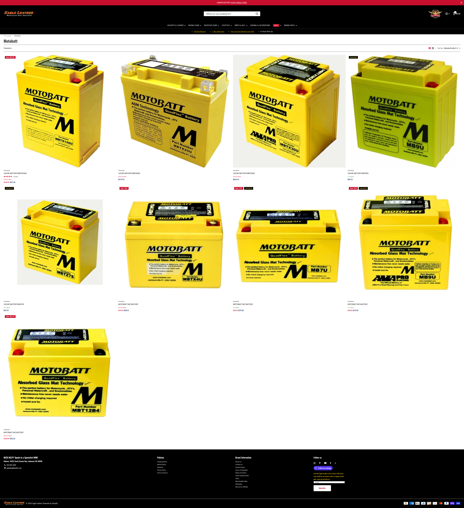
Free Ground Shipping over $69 (242, 31)
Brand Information (243, 457)
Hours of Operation (241, 470)
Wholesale (238, 484)
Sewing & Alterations (260, 25)
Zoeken (257, 13)
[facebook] (330, 463)
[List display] (433, 48)
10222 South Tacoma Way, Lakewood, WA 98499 (26, 461)
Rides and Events (240, 473)
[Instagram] (314, 463)
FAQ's (237, 478)
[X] (335, 463)
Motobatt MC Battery (128, 304)
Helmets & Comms (175, 25)
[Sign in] (447, 13)
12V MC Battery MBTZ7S (14, 304)
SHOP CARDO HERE (239, 3)
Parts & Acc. (240, 25)
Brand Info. (289, 25)
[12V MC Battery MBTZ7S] (60, 242)
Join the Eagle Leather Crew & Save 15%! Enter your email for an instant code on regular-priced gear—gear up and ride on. (329, 476)
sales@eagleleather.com (14, 468)
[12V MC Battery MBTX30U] (289, 111)
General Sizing (239, 467)
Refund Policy (161, 464)
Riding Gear (193, 25)
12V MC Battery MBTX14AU (15, 173)
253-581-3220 (11, 465)
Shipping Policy (162, 462)
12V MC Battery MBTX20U (129, 173)
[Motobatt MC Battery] (174, 242)
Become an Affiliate (241, 487)
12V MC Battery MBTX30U (244, 173)
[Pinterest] (320, 463)
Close (461, 2)
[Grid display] (430, 48)
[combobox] (232, 13)
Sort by (440, 48)
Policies (160, 457)
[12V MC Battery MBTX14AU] (60, 111)
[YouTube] (325, 463)
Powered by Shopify (50, 503)
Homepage (7, 36)
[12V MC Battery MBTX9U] (404, 111)
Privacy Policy (161, 470)
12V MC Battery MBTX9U (358, 173)
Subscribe (322, 488)
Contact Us (239, 464)
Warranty (160, 467)
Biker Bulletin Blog (241, 481)
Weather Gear (210, 25)
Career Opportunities (242, 475)
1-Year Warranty (218, 31)
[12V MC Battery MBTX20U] (174, 111)
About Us (238, 462)
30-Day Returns (200, 31)
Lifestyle (226, 25)
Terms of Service (162, 473)
